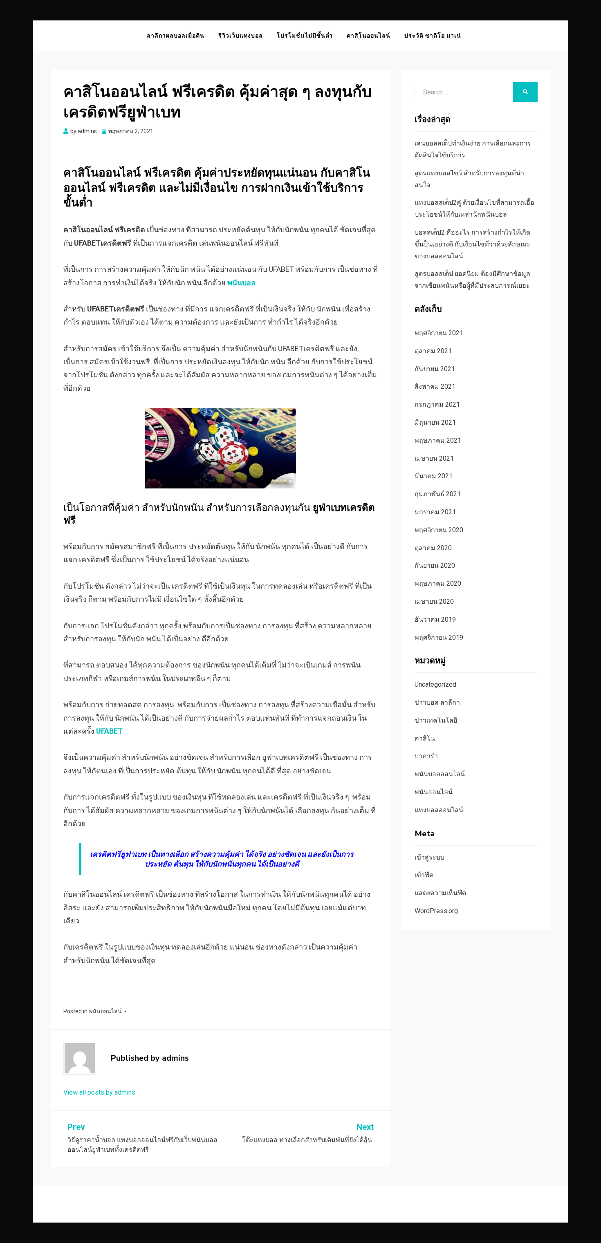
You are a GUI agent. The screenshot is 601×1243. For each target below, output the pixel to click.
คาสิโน (425, 738)
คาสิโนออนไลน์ (368, 35)
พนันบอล (241, 282)
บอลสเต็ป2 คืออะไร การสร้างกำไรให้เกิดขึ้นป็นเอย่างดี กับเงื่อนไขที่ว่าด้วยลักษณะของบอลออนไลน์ (472, 244)
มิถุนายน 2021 (435, 422)
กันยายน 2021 (435, 369)
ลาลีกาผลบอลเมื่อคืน (175, 35)
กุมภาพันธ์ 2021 (438, 494)
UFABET (109, 731)
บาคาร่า (426, 756)
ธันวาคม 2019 (435, 619)
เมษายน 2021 (434, 458)
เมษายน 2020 (434, 601)
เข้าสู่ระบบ (429, 857)
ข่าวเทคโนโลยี (436, 720)
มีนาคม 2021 (434, 476)
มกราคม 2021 (435, 512)
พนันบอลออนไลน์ (440, 774)
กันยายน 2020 (435, 565)
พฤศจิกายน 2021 (439, 333)
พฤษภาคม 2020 (438, 583)
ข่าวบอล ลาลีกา (437, 702)
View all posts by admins (99, 1092)
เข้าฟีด (424, 875)
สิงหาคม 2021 (435, 386)
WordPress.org (436, 911)
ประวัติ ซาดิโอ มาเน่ (432, 35)
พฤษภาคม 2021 (438, 440)
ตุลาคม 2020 (433, 548)
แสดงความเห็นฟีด (440, 893)
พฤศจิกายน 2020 (439, 530)
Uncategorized (435, 684)
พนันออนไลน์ (105, 1011)
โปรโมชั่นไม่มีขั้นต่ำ (305, 35)
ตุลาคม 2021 (433, 351)
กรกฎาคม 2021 (437, 404)
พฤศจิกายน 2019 (439, 637)
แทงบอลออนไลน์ (439, 810)
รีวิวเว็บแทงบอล (240, 35)
